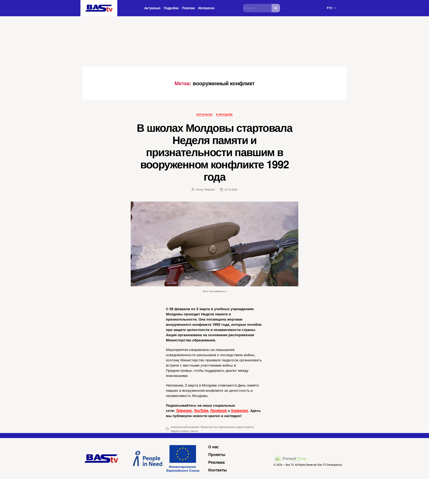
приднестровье (180, 431)
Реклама (216, 462)
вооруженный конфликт (185, 427)
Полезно (188, 8)
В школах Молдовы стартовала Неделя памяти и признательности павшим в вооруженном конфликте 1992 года (214, 152)
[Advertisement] (214, 41)
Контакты (217, 470)
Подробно (171, 8)
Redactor (209, 189)
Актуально (152, 8)
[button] (331, 8)
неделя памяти (244, 427)
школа (194, 431)
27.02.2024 (231, 189)
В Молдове (224, 114)
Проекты (216, 454)
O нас (213, 447)
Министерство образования (217, 427)
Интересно (206, 8)
